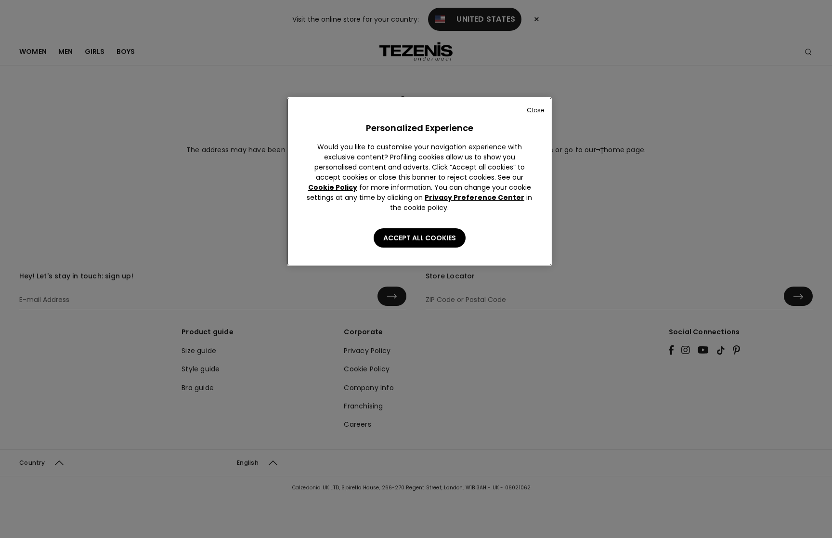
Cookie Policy (332, 187)
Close (535, 110)
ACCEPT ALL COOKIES (419, 238)
